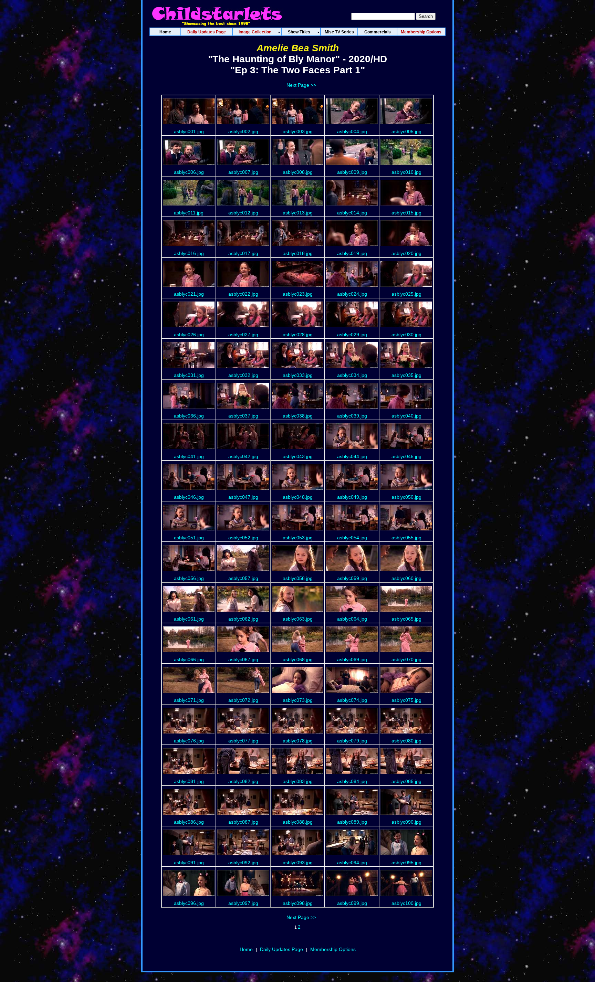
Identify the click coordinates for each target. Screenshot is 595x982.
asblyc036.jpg (189, 416)
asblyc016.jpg (189, 253)
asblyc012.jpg (243, 212)
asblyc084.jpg (352, 781)
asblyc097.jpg (243, 903)
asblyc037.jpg (243, 416)
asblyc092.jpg (243, 862)
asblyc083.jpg (298, 781)
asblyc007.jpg (243, 172)
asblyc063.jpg (298, 619)
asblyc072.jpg (243, 700)
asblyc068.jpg (298, 659)
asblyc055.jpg (406, 537)
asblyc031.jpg (189, 375)
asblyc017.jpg (243, 253)
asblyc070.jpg (406, 659)
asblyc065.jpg (406, 619)
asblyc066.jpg (189, 659)
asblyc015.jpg (406, 212)
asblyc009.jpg (352, 172)
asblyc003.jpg (298, 131)
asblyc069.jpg (352, 659)
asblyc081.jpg (189, 781)
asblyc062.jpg (243, 619)
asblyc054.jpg (352, 537)
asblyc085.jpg (406, 781)
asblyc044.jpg (352, 456)
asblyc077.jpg (243, 740)
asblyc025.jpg (406, 294)
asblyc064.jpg (352, 619)
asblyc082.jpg (243, 781)
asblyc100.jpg (406, 903)
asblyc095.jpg (406, 862)
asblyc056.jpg (189, 578)
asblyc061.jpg (189, 619)
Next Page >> (301, 85)
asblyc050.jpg (406, 497)
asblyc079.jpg (352, 740)
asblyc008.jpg (298, 172)
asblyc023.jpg (298, 294)
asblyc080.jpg (406, 740)
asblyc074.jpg (352, 700)
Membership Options (333, 949)
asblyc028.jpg (298, 334)
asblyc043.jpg (298, 456)
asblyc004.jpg (352, 131)
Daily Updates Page (281, 949)
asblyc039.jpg (352, 416)
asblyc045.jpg (406, 456)
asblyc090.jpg (406, 822)
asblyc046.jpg (189, 497)
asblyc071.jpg (189, 700)
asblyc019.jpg (352, 253)
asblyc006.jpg (189, 172)
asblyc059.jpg (352, 578)
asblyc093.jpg (298, 862)
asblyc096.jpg (189, 903)
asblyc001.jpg (189, 131)
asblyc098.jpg (298, 903)
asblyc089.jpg (352, 822)
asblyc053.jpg (298, 537)
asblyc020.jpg (406, 253)
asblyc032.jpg (243, 375)
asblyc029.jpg (352, 334)
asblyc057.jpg (243, 578)
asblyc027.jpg (243, 334)
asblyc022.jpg (243, 294)
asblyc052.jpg (243, 537)
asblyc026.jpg (189, 334)
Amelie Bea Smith (298, 48)
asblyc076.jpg (189, 740)
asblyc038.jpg (298, 416)
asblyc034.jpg (352, 375)
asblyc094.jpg (352, 862)
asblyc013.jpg (298, 212)
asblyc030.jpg (406, 334)
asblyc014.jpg (352, 212)
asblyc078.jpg (298, 740)
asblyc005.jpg (406, 131)
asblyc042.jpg (243, 456)
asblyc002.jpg (243, 131)
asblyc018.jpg (298, 253)
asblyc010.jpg (406, 172)
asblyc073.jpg (298, 700)
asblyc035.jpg (406, 375)
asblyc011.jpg (188, 212)
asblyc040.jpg (406, 416)
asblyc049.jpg (352, 497)
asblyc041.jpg (189, 456)
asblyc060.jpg (406, 578)
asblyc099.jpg (352, 903)
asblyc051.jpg (189, 537)
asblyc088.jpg (298, 822)
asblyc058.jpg (298, 578)
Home (246, 949)
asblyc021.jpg (189, 294)
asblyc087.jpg (243, 822)
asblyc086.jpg (189, 822)
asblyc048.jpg (298, 497)
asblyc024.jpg (352, 294)
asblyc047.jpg (243, 497)
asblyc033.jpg (298, 375)
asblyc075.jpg (406, 700)
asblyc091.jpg (189, 862)
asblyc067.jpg (243, 659)
